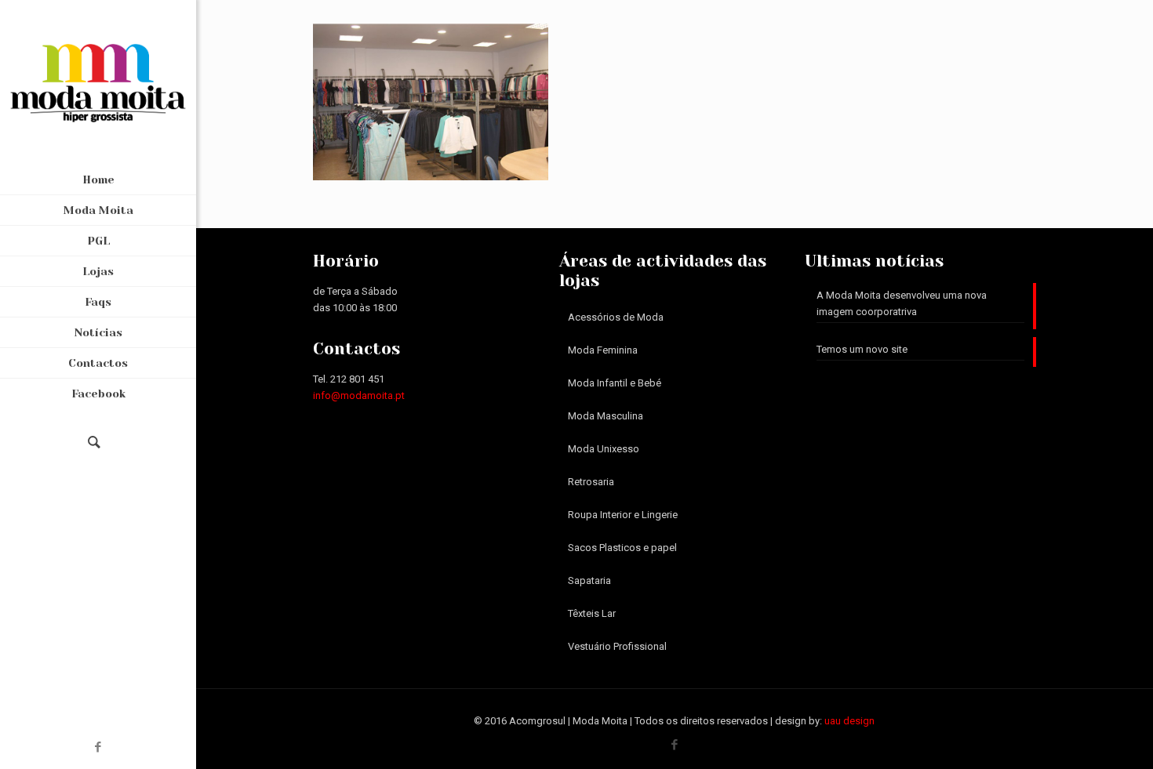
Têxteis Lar (592, 613)
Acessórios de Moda (616, 317)
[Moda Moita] (98, 82)
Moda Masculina (605, 416)
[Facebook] (98, 747)
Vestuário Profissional (617, 646)
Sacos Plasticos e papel (622, 547)
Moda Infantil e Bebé (614, 383)
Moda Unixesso (603, 449)
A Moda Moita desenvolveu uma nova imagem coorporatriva (902, 303)
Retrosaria (591, 482)
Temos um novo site (862, 349)
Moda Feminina (603, 350)
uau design (849, 721)
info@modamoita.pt (359, 395)
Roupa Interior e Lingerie (623, 515)
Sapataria (589, 580)
